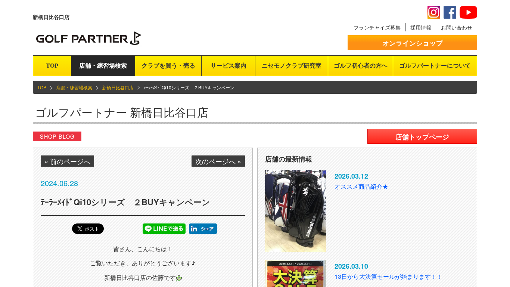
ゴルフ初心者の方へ (361, 65)
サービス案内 (228, 65)
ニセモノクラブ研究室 (291, 65)
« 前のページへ (67, 161)
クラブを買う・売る (168, 65)
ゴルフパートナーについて (435, 65)
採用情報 (420, 27)
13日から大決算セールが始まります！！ (389, 276)
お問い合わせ (456, 27)
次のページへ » (218, 161)
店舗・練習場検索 (103, 65)
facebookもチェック (450, 12)
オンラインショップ (412, 43)
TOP (52, 65)
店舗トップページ (422, 137)
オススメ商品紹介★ (361, 186)
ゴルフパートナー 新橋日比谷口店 (121, 112)
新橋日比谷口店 (118, 87)
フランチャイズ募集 (377, 27)
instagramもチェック (433, 12)
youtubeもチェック (468, 12)
